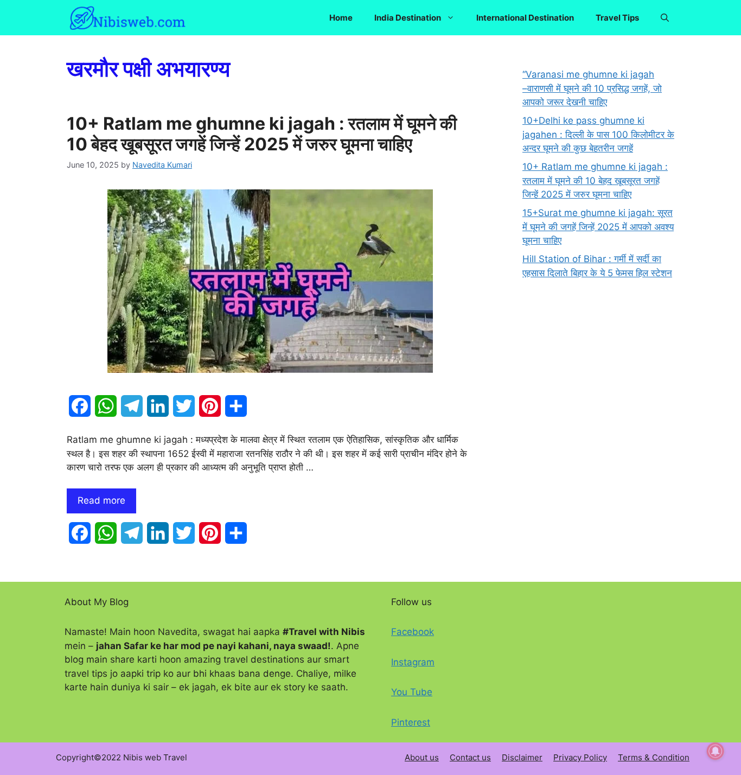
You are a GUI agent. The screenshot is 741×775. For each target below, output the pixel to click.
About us (422, 757)
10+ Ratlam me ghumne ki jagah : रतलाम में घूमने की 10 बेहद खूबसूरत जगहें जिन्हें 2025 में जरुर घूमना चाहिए (262, 134)
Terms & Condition (653, 757)
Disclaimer (522, 757)
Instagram (413, 662)
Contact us (470, 757)
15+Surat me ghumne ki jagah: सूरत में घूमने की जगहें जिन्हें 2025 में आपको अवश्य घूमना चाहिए (598, 226)
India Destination (407, 17)
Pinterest (410, 722)
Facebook (412, 631)
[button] (665, 17)
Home (341, 17)
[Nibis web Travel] (128, 17)
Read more (101, 500)
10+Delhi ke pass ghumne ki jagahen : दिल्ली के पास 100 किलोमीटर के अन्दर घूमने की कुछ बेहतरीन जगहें (598, 134)
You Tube (411, 692)
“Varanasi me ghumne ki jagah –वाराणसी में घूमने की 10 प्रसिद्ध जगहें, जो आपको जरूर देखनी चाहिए (592, 88)
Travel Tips (617, 17)
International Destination (525, 17)
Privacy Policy (580, 757)
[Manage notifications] (715, 751)
